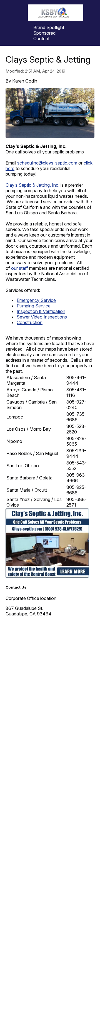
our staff (19, 268)
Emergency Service (36, 300)
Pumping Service (34, 306)
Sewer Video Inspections (42, 317)
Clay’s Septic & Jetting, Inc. (32, 185)
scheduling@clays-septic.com (47, 163)
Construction (29, 322)
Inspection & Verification (41, 311)
